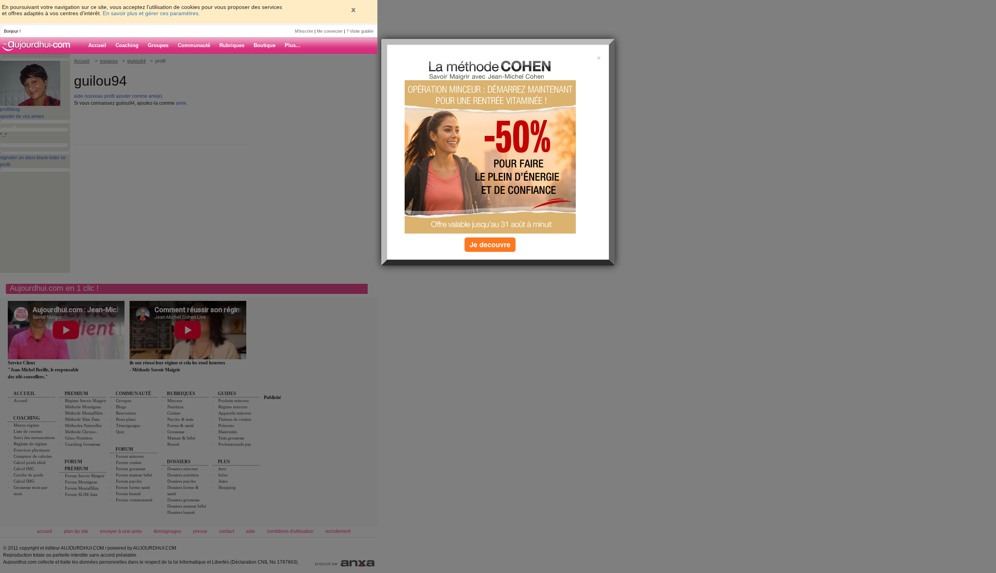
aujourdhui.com (38, 45)
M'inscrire (304, 31)
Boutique (264, 45)
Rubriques (231, 45)
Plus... (292, 45)
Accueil (97, 45)
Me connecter (330, 31)
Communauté (194, 45)
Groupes (158, 45)
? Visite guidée (360, 31)
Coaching (127, 45)
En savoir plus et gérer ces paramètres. (151, 13)
